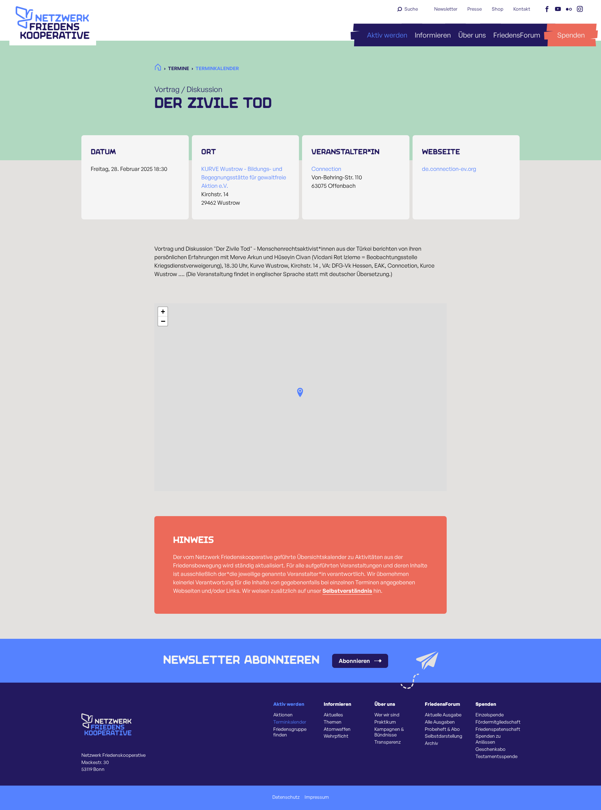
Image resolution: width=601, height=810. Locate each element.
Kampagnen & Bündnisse (389, 732)
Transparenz (387, 742)
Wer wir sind (386, 715)
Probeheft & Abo (442, 729)
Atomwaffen (337, 729)
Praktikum (385, 722)
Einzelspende (489, 715)
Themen (333, 722)
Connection (326, 168)
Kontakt (521, 9)
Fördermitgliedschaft (498, 722)
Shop (497, 9)
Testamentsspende (496, 756)
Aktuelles (333, 715)
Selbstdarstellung (443, 736)
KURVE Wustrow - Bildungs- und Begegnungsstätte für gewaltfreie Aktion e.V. (243, 177)
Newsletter (445, 9)
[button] (300, 392)
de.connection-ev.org (449, 168)
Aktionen (283, 715)
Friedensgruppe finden (289, 732)
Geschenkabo (490, 749)
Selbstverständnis (347, 590)
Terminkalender (289, 722)
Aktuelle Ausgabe (443, 715)
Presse (474, 9)
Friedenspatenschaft (497, 729)
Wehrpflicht (336, 736)
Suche (411, 9)
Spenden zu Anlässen (488, 739)
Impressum (317, 797)
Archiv (431, 743)
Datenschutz (286, 797)
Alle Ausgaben (440, 722)
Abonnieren (354, 660)
